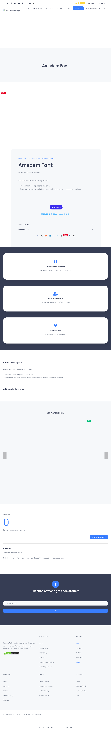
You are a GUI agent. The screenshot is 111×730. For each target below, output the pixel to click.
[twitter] (44, 727)
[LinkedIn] (50, 235)
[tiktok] (67, 727)
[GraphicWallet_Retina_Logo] (11, 636)
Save (4, 93)
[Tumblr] (61, 235)
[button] (104, 8)
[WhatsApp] (53, 235)
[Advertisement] (55, 32)
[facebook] (40, 727)
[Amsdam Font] (38, 114)
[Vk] (70, 235)
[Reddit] (46, 235)
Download (56, 207)
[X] (42, 235)
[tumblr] (63, 727)
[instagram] (48, 727)
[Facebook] (38, 235)
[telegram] (71, 727)
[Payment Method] (55, 721)
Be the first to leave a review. (29, 172)
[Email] (74, 235)
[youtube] (55, 727)
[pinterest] (59, 727)
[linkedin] (51, 727)
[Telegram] (57, 235)
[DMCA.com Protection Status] (19, 653)
